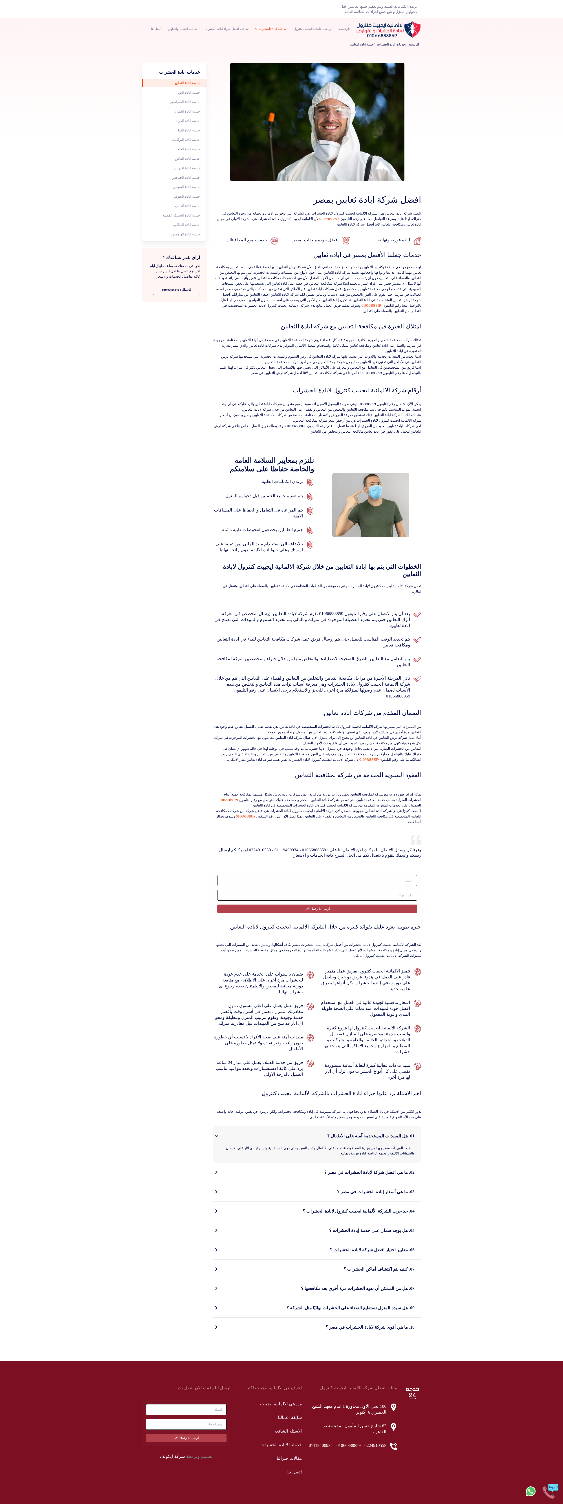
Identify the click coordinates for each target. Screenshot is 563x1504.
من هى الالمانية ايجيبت (281, 1403)
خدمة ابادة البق (189, 92)
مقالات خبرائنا (289, 1458)
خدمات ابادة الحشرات (273, 29)
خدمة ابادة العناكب (186, 225)
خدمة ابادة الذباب (187, 206)
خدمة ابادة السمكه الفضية (181, 215)
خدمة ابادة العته (188, 149)
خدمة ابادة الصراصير (185, 102)
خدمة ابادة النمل (188, 130)
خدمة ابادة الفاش (187, 158)
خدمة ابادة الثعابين (187, 83)
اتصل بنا (156, 29)
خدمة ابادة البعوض (186, 196)
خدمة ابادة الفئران (187, 111)
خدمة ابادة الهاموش (185, 234)
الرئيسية (344, 29)
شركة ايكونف (172, 1456)
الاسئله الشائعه (288, 1431)
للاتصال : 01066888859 (176, 289)
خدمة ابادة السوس (186, 187)
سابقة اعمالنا (290, 1417)
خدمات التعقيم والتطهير (183, 29)
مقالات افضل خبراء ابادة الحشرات (227, 29)
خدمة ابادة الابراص (186, 168)
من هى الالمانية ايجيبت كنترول (313, 29)
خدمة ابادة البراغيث (186, 140)
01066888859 (329, 219)
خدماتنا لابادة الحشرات (281, 1444)
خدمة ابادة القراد (188, 121)
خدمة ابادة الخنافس (186, 177)
